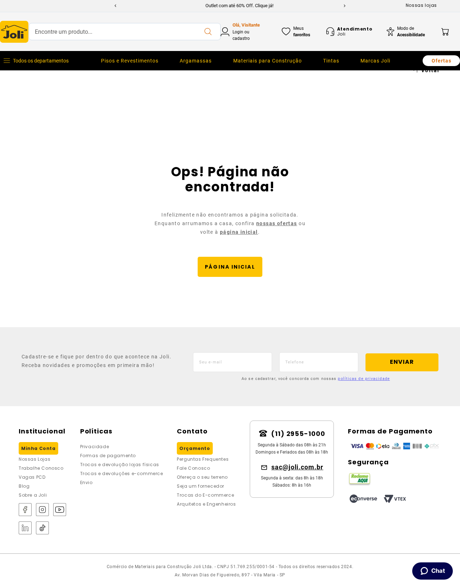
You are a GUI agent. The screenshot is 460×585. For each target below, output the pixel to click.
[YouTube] (59, 510)
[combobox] (125, 31)
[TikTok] (42, 528)
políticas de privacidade (364, 378)
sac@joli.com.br (297, 467)
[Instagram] (42, 510)
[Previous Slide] (115, 5)
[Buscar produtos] (208, 31)
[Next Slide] (344, 5)
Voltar (430, 70)
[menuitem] (129, 60)
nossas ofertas (276, 223)
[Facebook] (25, 510)
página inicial (239, 232)
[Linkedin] (25, 528)
